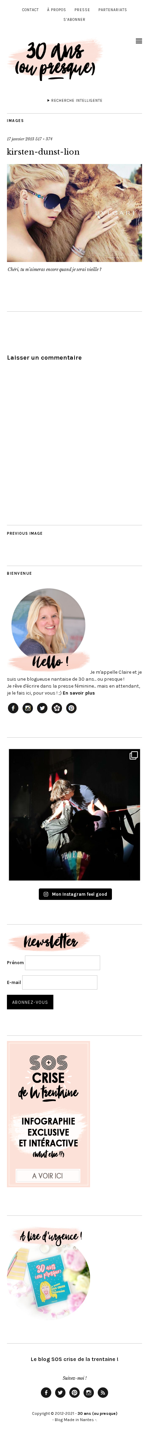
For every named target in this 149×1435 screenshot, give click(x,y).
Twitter (60, 1397)
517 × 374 (43, 139)
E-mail (14, 982)
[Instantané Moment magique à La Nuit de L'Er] (74, 815)
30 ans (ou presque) (97, 1413)
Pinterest (74, 1397)
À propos (56, 10)
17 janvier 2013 (20, 139)
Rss (103, 1397)
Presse (82, 10)
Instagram (89, 1397)
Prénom (15, 962)
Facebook (46, 1397)
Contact (30, 10)
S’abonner (74, 19)
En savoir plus (79, 693)
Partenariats (112, 10)
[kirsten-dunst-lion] (74, 259)
